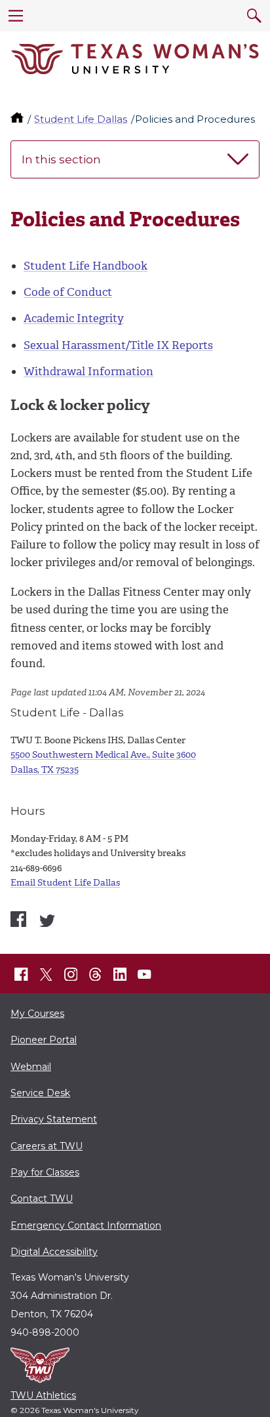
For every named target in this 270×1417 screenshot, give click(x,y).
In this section (61, 159)
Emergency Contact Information (85, 1225)
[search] (254, 15)
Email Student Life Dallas (65, 882)
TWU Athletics (43, 1395)
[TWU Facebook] (21, 974)
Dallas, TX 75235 (44, 770)
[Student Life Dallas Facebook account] (18, 919)
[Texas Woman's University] (135, 59)
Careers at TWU (46, 1146)
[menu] (15, 15)
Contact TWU (41, 1198)
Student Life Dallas (80, 119)
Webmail (30, 1067)
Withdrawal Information (88, 371)
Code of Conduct (68, 292)
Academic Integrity (74, 318)
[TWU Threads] (96, 974)
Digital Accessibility (54, 1252)
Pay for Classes (44, 1172)
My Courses (37, 1013)
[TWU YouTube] (145, 974)
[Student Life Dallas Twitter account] (47, 921)
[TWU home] (18, 119)
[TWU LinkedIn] (120, 974)
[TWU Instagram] (71, 974)
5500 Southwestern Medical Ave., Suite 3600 (103, 755)
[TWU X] (46, 974)
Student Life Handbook (85, 265)
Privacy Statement (53, 1119)
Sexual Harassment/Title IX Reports (118, 345)
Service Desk (40, 1093)
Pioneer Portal (43, 1040)
